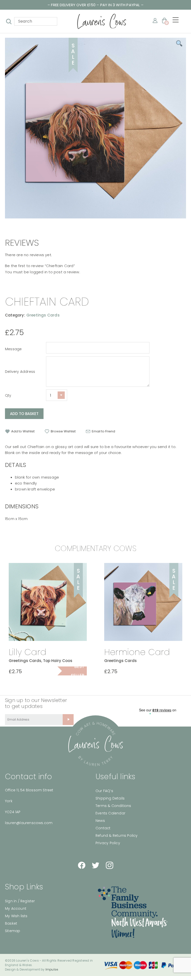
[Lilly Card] (48, 602)
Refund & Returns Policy (117, 835)
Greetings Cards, (25, 660)
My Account (15, 908)
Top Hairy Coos (57, 660)
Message (13, 349)
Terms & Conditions (113, 805)
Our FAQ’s (104, 790)
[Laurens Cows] (95, 744)
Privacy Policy (108, 842)
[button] (20, 431)
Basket (11, 923)
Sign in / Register (20, 901)
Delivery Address (20, 371)
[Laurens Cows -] (102, 21)
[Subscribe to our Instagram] (109, 865)
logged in (39, 272)
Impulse (52, 969)
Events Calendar (110, 813)
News (100, 820)
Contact (103, 828)
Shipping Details (110, 798)
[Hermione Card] (143, 602)
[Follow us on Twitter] (95, 865)
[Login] (155, 20)
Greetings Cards (43, 315)
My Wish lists (16, 915)
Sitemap (12, 930)
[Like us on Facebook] (81, 865)
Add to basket (24, 413)
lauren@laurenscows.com (28, 822)
